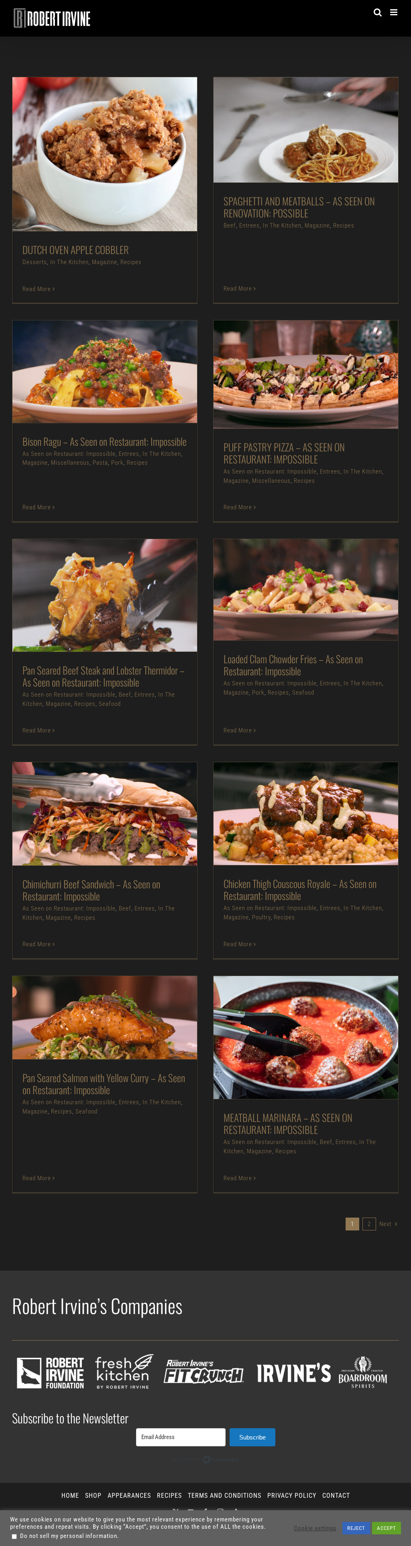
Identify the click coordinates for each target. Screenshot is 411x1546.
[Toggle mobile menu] (394, 12)
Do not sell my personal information (68, 1536)
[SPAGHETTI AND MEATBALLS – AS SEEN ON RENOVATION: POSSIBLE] (306, 129)
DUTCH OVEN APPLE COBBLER (91, 143)
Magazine (127, 171)
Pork (148, 393)
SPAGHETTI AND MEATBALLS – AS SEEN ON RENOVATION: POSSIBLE (292, 115)
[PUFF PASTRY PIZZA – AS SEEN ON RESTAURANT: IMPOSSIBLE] (306, 374)
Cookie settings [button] (315, 1528)
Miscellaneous (101, 393)
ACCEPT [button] (386, 1528)
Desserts (57, 171)
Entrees (266, 150)
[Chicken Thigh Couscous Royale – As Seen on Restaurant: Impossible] (306, 813)
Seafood (143, 620)
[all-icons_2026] (205, 1344)
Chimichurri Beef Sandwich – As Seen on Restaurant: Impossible (91, 794)
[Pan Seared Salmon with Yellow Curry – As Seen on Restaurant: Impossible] (104, 1017)
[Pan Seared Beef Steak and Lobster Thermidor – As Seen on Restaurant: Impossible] (104, 595)
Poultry (319, 839)
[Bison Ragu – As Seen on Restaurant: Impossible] (104, 371)
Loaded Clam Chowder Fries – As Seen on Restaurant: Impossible (292, 570)
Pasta (131, 393)
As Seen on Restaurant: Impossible (83, 384)
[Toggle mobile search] (378, 12)
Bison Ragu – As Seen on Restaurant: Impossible (91, 356)
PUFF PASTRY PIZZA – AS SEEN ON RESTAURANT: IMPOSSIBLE (292, 355)
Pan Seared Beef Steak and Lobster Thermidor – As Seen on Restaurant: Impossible (91, 576)
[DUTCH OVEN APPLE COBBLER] (104, 154)
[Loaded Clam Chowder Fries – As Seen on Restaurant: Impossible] (306, 589)
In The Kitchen (92, 171)
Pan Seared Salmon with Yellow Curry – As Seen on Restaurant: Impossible (91, 998)
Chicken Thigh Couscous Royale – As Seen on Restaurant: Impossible (292, 794)
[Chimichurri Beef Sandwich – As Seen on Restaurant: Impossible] (104, 813)
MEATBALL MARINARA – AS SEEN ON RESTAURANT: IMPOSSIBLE (292, 1018)
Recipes (154, 171)
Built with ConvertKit (238, 1457)
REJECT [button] (356, 1528)
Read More (36, 289)
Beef (246, 150)
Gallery (118, 143)
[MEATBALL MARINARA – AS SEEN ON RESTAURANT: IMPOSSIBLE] (306, 1037)
